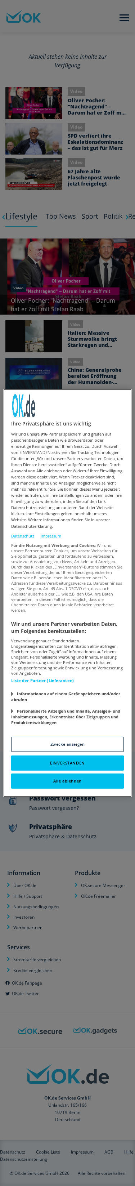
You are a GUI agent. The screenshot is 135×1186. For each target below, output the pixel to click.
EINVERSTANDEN (67, 763)
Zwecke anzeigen (67, 744)
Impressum (51, 536)
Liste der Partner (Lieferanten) (42, 680)
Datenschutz (22, 536)
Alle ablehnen (67, 781)
